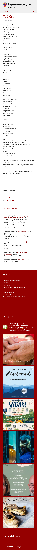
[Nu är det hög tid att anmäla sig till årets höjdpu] (18, 414)
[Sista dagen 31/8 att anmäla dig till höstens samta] (18, 382)
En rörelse (8, 198)
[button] (33, 11)
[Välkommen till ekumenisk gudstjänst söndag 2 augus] (18, 512)
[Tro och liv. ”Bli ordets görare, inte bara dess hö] (18, 447)
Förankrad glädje (10, 200)
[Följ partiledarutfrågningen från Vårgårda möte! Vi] (18, 480)
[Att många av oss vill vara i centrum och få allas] (18, 349)
